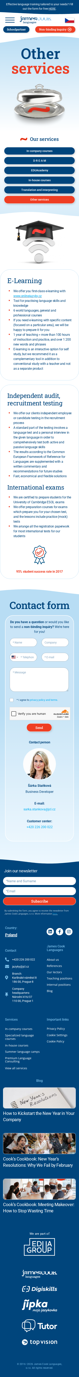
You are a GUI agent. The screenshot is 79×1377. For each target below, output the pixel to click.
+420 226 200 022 (40, 827)
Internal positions (59, 985)
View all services (16, 1068)
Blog (50, 991)
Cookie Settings (57, 1035)
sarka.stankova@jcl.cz (39, 809)
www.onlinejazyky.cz (27, 296)
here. (55, 913)
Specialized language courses (19, 1037)
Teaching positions (59, 978)
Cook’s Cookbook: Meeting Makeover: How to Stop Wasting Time (38, 1207)
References (54, 966)
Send (39, 727)
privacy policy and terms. (44, 699)
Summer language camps (22, 1052)
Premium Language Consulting (18, 1059)
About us (53, 960)
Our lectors (54, 972)
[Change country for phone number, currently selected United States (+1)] (14, 657)
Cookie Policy (55, 1041)
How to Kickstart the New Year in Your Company (38, 1116)
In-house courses (16, 1045)
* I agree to (37, 699)
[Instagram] (69, 931)
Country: (11, 928)
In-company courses (18, 1029)
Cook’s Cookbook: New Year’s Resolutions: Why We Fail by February (38, 1162)
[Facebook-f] (59, 931)
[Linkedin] (50, 931)
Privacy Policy (56, 1029)
